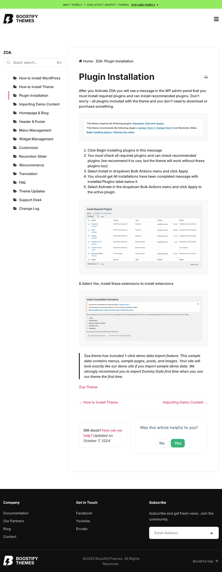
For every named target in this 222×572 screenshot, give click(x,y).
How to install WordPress (39, 78)
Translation (28, 174)
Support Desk (30, 200)
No (162, 443)
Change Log (29, 208)
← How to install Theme (98, 402)
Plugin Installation (33, 95)
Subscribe (211, 533)
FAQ (22, 182)
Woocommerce (31, 165)
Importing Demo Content (39, 104)
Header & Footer (32, 121)
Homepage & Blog (34, 113)
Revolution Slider (33, 156)
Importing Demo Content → (185, 402)
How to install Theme (36, 87)
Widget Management (36, 139)
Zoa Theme (88, 387)
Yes (177, 443)
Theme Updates (32, 191)
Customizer (28, 147)
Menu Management (35, 130)
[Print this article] (206, 77)
